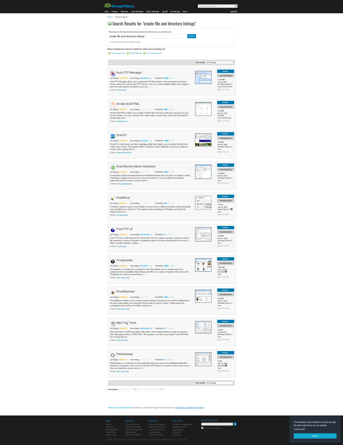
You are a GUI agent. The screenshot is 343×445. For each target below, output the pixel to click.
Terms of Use (111, 435)
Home (109, 17)
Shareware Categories (157, 427)
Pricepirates (124, 260)
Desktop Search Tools (124, 152)
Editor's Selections (132, 424)
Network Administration (124, 183)
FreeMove (123, 197)
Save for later (224, 89)
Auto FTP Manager (129, 72)
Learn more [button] (299, 429)
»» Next (161, 389)
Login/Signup (178, 430)
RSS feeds (177, 432)
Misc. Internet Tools (123, 277)
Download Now (226, 76)
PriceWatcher (125, 291)
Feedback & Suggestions (182, 424)
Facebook (176, 435)
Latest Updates (155, 432)
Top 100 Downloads (156, 430)
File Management (122, 215)
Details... (225, 71)
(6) (151, 234)
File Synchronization (154, 53)
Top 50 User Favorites (133, 430)
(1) (151, 78)
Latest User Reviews (133, 427)
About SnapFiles (112, 430)
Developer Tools (122, 121)
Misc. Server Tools (123, 371)
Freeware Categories (157, 424)
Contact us (110, 427)
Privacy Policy (111, 432)
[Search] (234, 6)
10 (155, 389)
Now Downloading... (157, 435)
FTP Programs (121, 90)
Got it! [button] (315, 436)
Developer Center (179, 427)
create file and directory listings (189, 407)
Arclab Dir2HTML (127, 104)
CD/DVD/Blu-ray (136, 53)
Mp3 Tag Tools (126, 322)
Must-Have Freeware (133, 435)
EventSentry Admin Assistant (136, 166)
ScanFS (121, 135)
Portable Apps (131, 432)
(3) (151, 266)
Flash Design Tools (118, 53)
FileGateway (124, 354)
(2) (151, 141)
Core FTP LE (124, 229)
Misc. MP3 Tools (122, 340)
